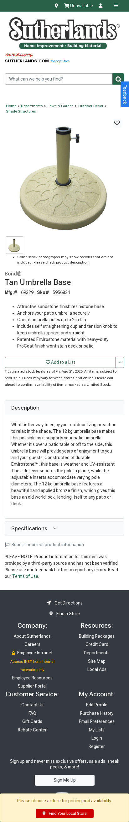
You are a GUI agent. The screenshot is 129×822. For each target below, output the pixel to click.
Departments (32, 106)
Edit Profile (96, 704)
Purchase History (96, 713)
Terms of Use (25, 576)
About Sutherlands (32, 636)
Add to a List (62, 362)
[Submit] (118, 78)
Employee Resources (32, 677)
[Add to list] (117, 123)
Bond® (13, 273)
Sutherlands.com (27, 60)
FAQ (32, 713)
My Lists (97, 729)
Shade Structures (21, 111)
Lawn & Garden (61, 106)
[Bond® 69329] (64, 175)
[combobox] (64, 78)
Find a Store (67, 613)
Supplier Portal (32, 685)
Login (96, 738)
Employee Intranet (34, 652)
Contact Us (32, 704)
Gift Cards (32, 721)
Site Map (97, 661)
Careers (32, 644)
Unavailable (81, 5)
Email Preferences (97, 721)
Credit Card (96, 644)
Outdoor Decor (90, 106)
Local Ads (96, 669)
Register (97, 746)
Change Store (60, 61)
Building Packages (97, 636)
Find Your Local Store (67, 813)
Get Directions (68, 602)
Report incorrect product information (47, 544)
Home (11, 106)
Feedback (124, 94)
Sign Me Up (65, 780)
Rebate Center (32, 729)
